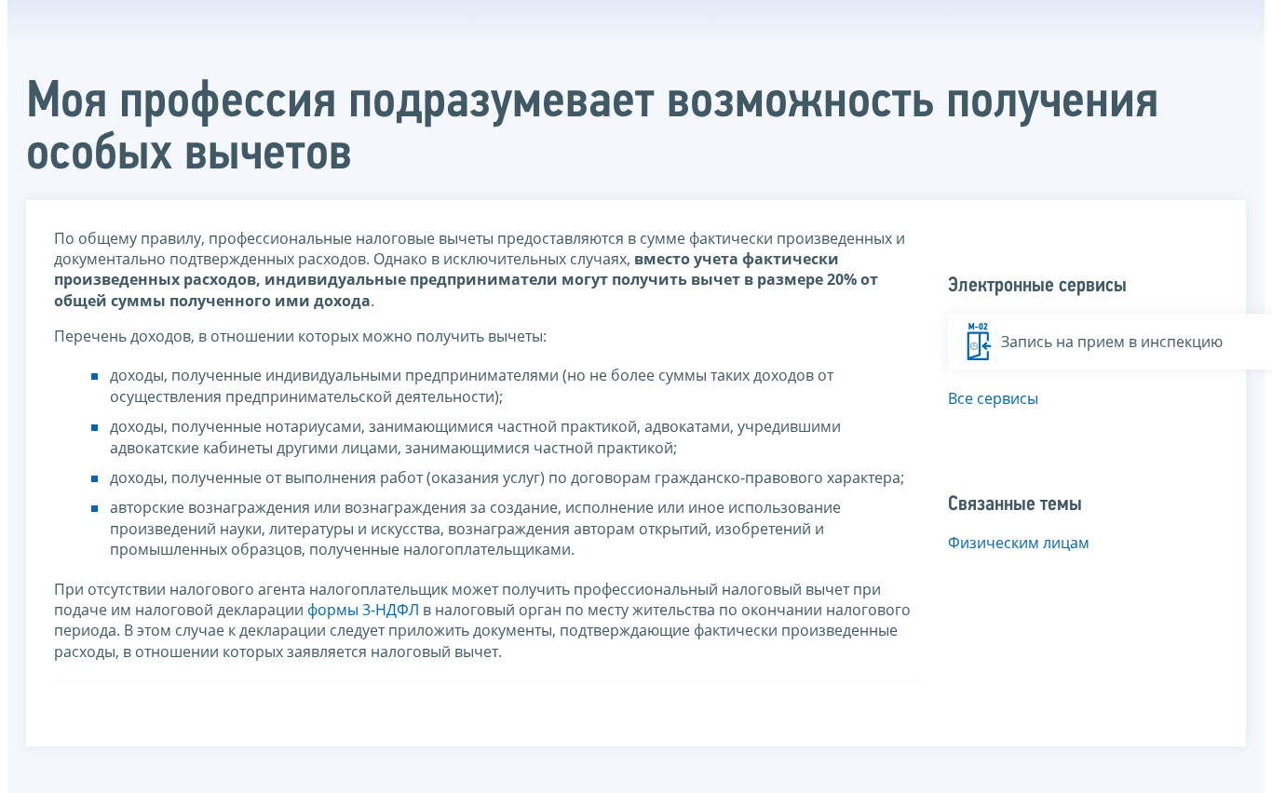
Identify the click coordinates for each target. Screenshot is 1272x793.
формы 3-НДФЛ (363, 609)
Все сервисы (993, 398)
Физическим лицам (1018, 542)
